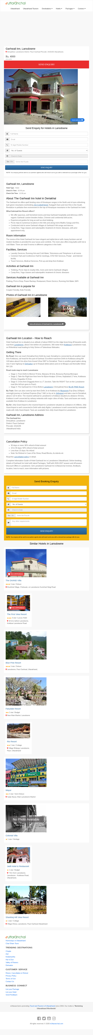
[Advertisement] (46, 29)
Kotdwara (68, 345)
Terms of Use (11, 979)
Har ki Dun (10, 960)
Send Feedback (11, 995)
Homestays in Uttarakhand (16, 941)
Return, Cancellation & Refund (17, 973)
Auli (7, 954)
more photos (76, 120)
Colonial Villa (11, 835)
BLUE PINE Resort (76, 387)
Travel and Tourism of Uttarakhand (42, 1006)
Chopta (8, 951)
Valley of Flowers (12, 962)
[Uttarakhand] (15, 3)
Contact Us (10, 981)
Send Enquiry (46, 64)
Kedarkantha (10, 957)
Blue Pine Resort (13, 663)
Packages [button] (69, 9)
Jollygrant (60, 393)
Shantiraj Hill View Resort (17, 917)
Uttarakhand (15, 9)
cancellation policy (21, 457)
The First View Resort (17, 614)
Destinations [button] (46, 9)
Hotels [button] (58, 9)
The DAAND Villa (13, 580)
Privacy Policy (11, 976)
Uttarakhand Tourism (30, 9)
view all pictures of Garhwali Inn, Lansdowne (46, 324)
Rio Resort (12, 741)
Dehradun (29, 364)
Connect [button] (81, 9)
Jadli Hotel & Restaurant (18, 866)
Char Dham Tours (12, 943)
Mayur (8, 790)
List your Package (12, 989)
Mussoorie (64, 391)
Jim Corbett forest (41, 205)
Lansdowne (18, 345)
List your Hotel (11, 992)
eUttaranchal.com (56, 1024)
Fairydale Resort (13, 709)
